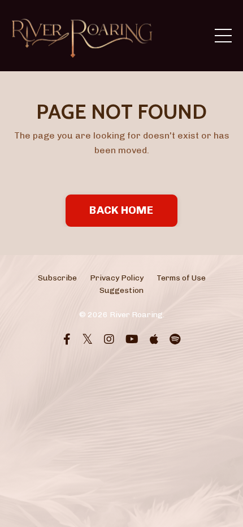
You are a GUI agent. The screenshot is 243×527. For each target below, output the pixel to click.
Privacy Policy (117, 278)
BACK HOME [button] (121, 210)
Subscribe (57, 278)
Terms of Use (181, 278)
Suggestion (121, 290)
